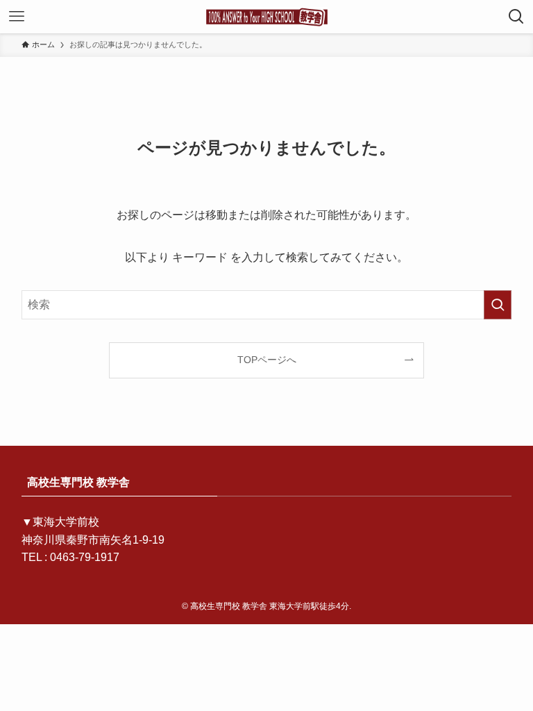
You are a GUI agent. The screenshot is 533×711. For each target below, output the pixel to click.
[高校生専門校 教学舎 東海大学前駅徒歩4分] (267, 16)
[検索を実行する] (497, 304)
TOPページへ (266, 359)
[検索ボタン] (516, 16)
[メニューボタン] (16, 16)
